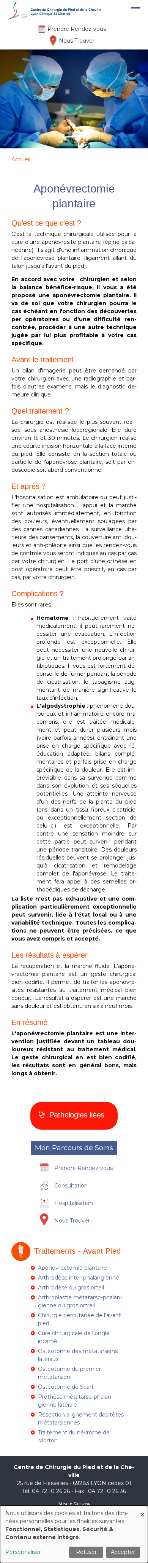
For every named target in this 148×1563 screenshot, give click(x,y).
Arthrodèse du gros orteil (71, 1287)
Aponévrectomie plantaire (72, 1267)
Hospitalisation (73, 1203)
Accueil (20, 159)
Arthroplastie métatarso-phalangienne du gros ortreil (80, 1301)
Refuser (86, 1552)
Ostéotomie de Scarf (65, 1386)
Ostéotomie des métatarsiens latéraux (78, 1355)
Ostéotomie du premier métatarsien (69, 1373)
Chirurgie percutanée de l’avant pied (79, 1319)
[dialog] (74, 1534)
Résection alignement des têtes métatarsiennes (81, 1418)
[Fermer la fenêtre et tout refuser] (142, 1510)
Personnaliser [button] (23, 1552)
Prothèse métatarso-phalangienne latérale (75, 1400)
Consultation (71, 1185)
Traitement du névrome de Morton (74, 1436)
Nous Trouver (76, 40)
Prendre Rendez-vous (76, 28)
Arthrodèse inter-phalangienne (78, 1277)
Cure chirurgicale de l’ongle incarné (74, 1337)
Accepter (123, 1552)
